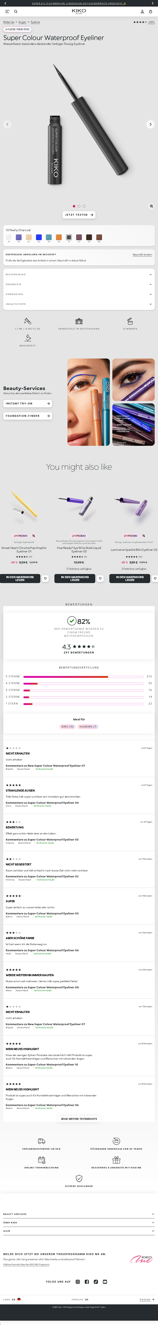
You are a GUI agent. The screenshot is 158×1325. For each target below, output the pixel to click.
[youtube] (105, 1282)
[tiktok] (96, 1282)
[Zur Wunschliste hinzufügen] (45, 578)
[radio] (9, 238)
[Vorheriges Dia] (5, 3)
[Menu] (7, 11)
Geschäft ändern (142, 254)
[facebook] (87, 1282)
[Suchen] (16, 11)
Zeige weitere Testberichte (79, 1118)
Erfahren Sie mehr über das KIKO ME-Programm (26, 1264)
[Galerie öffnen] (151, 206)
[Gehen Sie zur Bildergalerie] (79, 124)
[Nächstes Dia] (153, 3)
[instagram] (78, 1282)
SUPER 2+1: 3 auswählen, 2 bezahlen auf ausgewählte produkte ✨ (79, 3)
